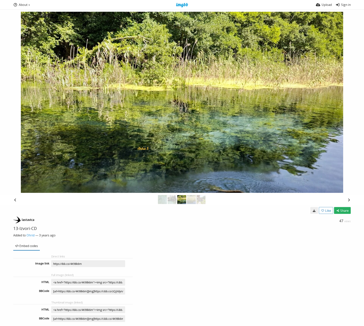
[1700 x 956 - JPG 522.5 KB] (314, 210)
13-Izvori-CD (25, 228)
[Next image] (349, 200)
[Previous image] (15, 200)
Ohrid (31, 235)
